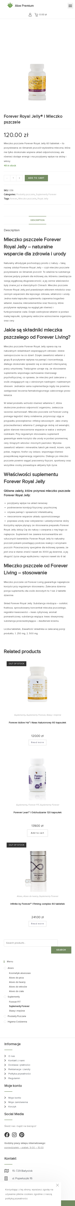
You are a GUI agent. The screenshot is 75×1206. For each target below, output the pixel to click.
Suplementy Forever (46, 194)
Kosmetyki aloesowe (20, 973)
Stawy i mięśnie (53, 715)
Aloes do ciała (16, 991)
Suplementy (19, 715)
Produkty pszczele (25, 194)
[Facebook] (7, 1134)
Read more (37, 742)
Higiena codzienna (17, 1021)
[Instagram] (14, 1134)
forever (13, 198)
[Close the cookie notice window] (57, 1185)
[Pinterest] (21, 1134)
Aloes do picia (16, 977)
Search (61, 950)
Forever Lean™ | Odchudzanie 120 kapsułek (38, 812)
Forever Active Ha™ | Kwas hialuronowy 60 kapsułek (37, 722)
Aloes (19, 896)
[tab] (37, 220)
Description (37, 220)
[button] (70, 6)
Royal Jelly (43, 198)
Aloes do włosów (18, 986)
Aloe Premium (24, 6)
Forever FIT (33, 805)
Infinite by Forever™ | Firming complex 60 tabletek (37, 903)
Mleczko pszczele (27, 198)
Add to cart (36, 178)
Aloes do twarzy (30, 896)
